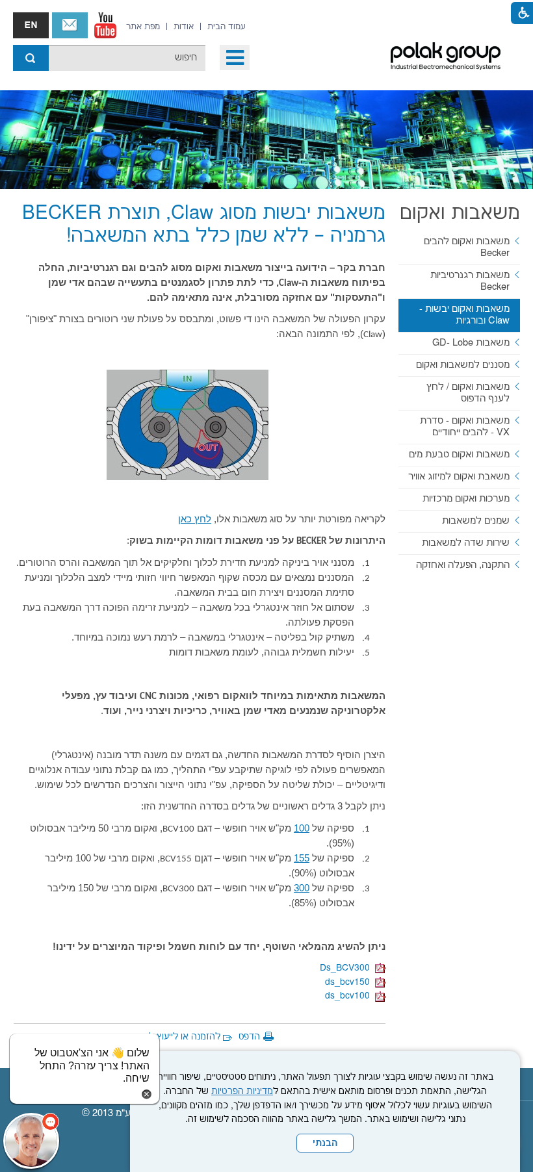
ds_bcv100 (350, 996)
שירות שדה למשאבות (466, 542)
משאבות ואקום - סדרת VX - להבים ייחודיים (465, 426)
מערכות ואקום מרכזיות (466, 498)
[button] (235, 57)
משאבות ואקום (460, 213)
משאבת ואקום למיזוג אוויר (459, 476)
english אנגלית (31, 25)
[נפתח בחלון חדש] (105, 25)
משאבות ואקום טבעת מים (459, 454)
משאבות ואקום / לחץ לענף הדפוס (468, 392)
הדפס (249, 1037)
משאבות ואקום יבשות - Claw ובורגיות (464, 314)
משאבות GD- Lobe (471, 342)
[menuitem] (226, 26)
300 (301, 887)
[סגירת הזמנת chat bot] (146, 1094)
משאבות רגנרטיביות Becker (470, 281)
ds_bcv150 (350, 982)
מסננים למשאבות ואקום (463, 364)
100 (301, 828)
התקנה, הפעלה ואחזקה (463, 564)
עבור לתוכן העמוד (257, 13)
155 (301, 857)
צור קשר (70, 25)
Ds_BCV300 (347, 968)
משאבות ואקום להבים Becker (467, 247)
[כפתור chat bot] (31, 1141)
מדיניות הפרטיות (242, 1091)
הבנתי (325, 1143)
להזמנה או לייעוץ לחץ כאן (171, 1037)
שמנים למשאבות (476, 520)
